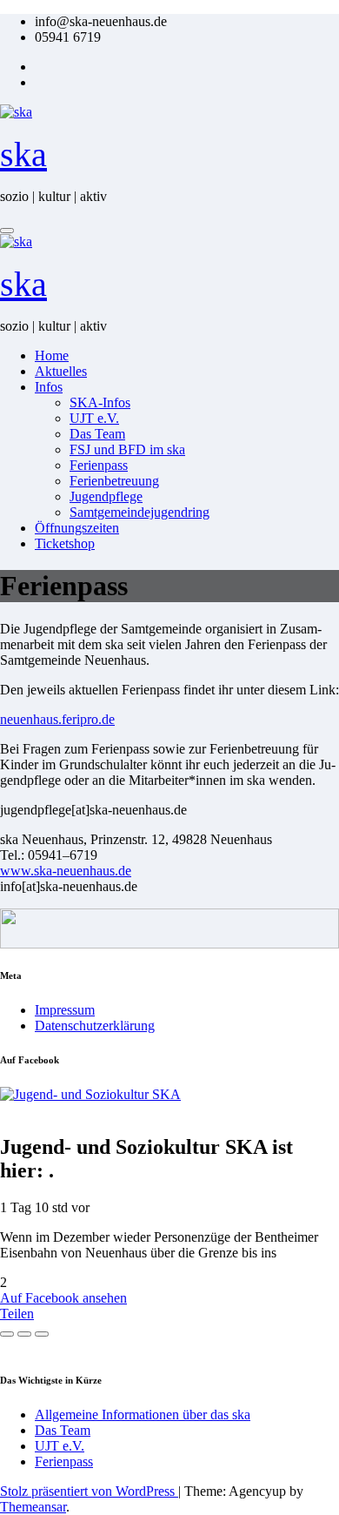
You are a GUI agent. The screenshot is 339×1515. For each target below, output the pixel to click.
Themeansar (33, 1506)
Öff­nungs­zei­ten (77, 527)
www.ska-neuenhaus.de (65, 870)
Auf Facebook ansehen (63, 1297)
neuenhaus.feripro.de (57, 719)
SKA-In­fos (100, 402)
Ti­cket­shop (65, 543)
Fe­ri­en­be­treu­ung (114, 480)
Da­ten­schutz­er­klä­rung (95, 1025)
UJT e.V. (94, 418)
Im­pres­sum (65, 1009)
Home (52, 355)
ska (23, 154)
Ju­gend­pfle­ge (106, 496)
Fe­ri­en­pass (99, 465)
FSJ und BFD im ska (127, 449)
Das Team (97, 433)
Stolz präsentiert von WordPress (89, 1491)
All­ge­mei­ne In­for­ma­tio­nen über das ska (142, 1414)
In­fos (49, 386)
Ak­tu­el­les (61, 371)
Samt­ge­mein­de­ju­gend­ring (139, 512)
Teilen (17, 1313)
